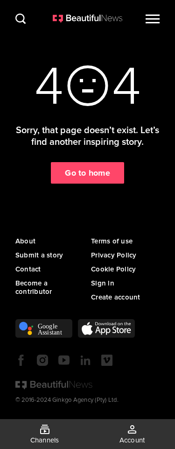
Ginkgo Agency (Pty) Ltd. (85, 400)
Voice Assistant (43, 328)
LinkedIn (85, 360)
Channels (44, 440)
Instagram (42, 360)
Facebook (21, 360)
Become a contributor (33, 287)
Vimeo (106, 360)
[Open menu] (153, 18)
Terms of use (112, 241)
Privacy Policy (114, 255)
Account (132, 440)
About (25, 241)
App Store (106, 328)
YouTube (64, 360)
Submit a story (39, 255)
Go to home (87, 173)
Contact (28, 269)
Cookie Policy (113, 269)
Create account (115, 297)
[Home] (88, 18)
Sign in (102, 283)
